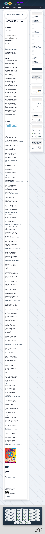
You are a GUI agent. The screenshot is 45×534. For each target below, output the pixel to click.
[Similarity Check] (39, 120)
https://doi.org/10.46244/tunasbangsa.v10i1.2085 (13, 344)
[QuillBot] (39, 136)
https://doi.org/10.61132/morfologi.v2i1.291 (12, 300)
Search (42, 7)
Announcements (13, 7)
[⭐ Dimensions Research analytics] (39, 106)
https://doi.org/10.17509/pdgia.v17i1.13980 (12, 175)
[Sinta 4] (39, 91)
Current (3, 7)
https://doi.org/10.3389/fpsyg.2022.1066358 (12, 405)
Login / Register (37, 68)
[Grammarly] (34, 136)
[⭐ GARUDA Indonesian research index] (39, 103)
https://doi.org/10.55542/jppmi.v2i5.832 (12, 260)
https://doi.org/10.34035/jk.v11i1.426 (11, 321)
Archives (7, 7)
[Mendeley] (34, 130)
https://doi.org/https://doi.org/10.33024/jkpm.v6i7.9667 (14, 333)
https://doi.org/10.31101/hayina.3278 (11, 309)
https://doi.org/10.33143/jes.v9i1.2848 (11, 193)
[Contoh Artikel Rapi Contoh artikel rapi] (39, 80)
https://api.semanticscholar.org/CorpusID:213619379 (14, 141)
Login (42, 0)
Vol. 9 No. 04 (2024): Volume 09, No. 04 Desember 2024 (14, 14)
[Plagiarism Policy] (34, 91)
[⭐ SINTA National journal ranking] (34, 106)
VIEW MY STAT (33, 148)
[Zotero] (39, 130)
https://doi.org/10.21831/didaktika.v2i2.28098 (13, 224)
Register (39, 0)
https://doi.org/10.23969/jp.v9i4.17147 (11, 49)
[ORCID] (39, 133)
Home (6, 13)
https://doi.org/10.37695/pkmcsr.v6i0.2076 (12, 237)
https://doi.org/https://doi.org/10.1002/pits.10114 (13, 248)
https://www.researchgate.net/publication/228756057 (14, 287)
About (19, 7)
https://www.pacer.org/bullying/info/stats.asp (13, 361)
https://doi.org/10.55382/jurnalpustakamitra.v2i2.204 (14, 383)
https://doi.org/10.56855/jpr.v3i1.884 (11, 212)
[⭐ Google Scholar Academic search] (34, 103)
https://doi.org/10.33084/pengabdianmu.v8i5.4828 (13, 444)
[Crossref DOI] (34, 133)
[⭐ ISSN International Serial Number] (34, 110)
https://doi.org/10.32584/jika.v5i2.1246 (11, 353)
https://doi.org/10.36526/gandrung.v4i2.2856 (12, 396)
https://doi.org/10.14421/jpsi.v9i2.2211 (11, 150)
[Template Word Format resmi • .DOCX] (34, 80)
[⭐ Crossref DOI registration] (39, 110)
